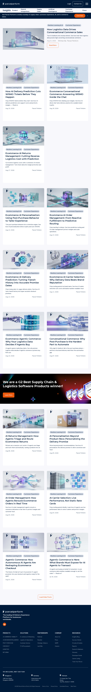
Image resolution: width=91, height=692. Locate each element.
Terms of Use (45, 686)
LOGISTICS (6, 649)
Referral (40, 637)
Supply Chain (39, 10)
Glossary (74, 652)
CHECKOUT (6, 646)
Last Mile (40, 646)
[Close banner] (87, 15)
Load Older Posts (45, 597)
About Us (57, 637)
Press (85, 10)
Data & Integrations (25, 10)
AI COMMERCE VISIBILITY (10, 637)
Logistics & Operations (26, 640)
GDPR (56, 643)
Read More (53, 45)
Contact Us (78, 4)
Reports (74, 646)
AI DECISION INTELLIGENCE (11, 640)
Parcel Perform (72, 41)
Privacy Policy (54, 686)
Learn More (8, 395)
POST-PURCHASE (8, 643)
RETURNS (6, 652)
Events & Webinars (77, 649)
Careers (57, 646)
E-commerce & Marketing (27, 637)
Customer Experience (69, 10)
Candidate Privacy (64, 686)
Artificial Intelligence (53, 10)
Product (15, 10)
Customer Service (25, 643)
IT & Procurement (25, 646)
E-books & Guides (77, 643)
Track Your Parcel (77, 662)
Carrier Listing (76, 658)
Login (69, 4)
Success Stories (76, 640)
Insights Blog (76, 637)
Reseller (40, 640)
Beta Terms (73, 686)
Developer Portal (77, 655)
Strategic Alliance (43, 643)
